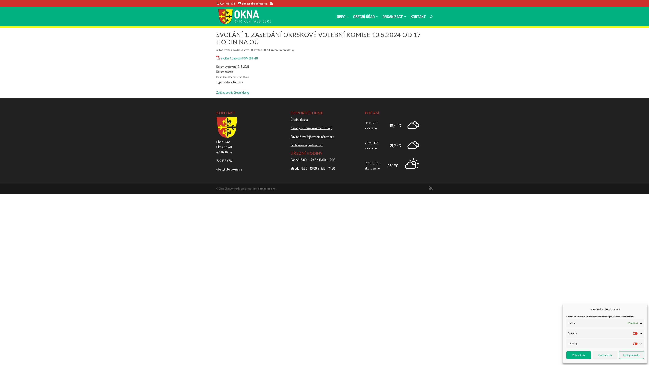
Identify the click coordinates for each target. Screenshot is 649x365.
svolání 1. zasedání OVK (234, 58)
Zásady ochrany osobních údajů (311, 128)
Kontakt (418, 17)
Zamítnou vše (605, 355)
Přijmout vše (578, 355)
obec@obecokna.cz (229, 169)
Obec (341, 17)
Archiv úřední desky (282, 50)
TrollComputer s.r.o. (264, 188)
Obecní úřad (364, 17)
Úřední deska (299, 119)
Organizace (392, 17)
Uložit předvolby (631, 355)
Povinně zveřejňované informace (312, 136)
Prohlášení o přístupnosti (307, 145)
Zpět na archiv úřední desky (232, 92)
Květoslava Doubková (236, 50)
